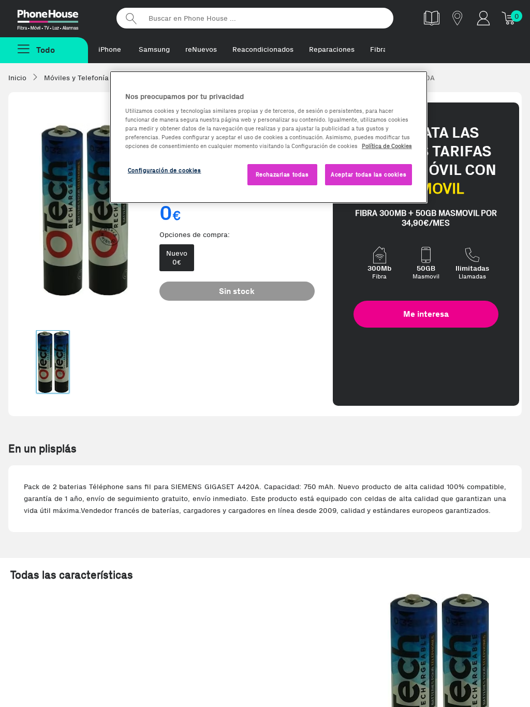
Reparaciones (332, 49)
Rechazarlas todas (282, 174)
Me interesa (426, 314)
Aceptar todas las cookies (368, 174)
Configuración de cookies (164, 170)
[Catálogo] (432, 17)
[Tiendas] (457, 17)
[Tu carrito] (509, 17)
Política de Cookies (387, 146)
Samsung (154, 49)
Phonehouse (57, 17)
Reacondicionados (262, 49)
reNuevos (201, 49)
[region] (269, 137)
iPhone (109, 49)
